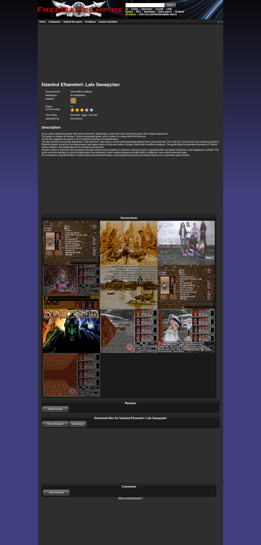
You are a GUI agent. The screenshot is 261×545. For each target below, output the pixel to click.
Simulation (149, 11)
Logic (169, 8)
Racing (129, 11)
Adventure (146, 8)
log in (220, 21)
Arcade (159, 8)
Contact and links (107, 21)
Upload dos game (72, 21)
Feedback (90, 21)
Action (134, 8)
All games (130, 14)
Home (42, 21)
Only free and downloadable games (158, 14)
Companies (54, 21)
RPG (138, 11)
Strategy (179, 11)
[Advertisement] (130, 51)
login (84, 115)
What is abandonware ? (130, 498)
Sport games (165, 11)
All (126, 8)
